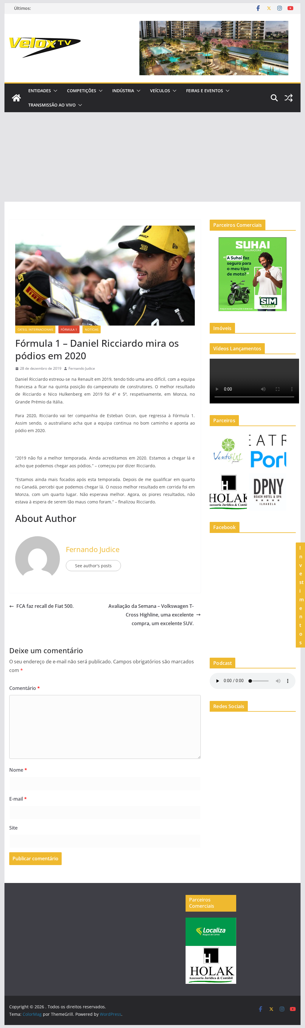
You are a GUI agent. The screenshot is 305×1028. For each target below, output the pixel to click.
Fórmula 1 (69, 329)
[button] (54, 91)
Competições (81, 90)
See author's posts (93, 565)
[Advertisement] (152, 157)
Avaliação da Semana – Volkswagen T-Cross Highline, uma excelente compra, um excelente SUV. (151, 615)
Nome (18, 770)
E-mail (18, 799)
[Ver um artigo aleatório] (288, 98)
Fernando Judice (82, 368)
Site (13, 827)
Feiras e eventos (204, 90)
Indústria (123, 90)
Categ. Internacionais (35, 329)
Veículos (160, 90)
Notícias (91, 329)
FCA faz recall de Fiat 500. (45, 606)
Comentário (24, 688)
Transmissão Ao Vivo (52, 105)
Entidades (39, 90)
